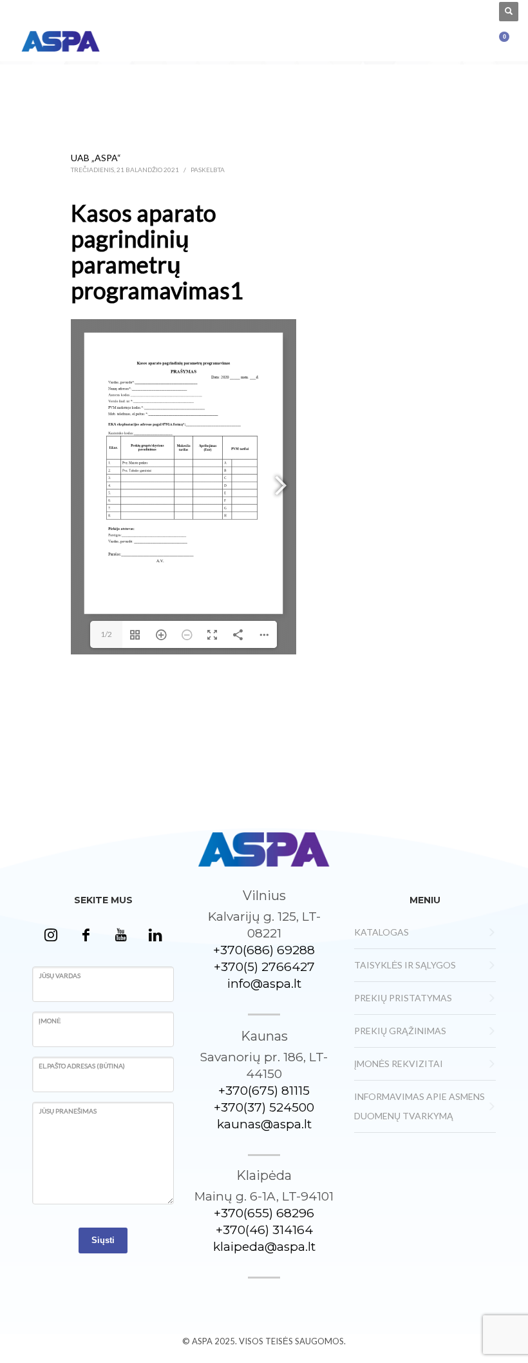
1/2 (106, 634)
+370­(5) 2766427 (264, 966)
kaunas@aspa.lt (264, 1124)
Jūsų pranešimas (68, 1111)
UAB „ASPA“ (96, 157)
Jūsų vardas (59, 975)
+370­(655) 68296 (264, 1213)
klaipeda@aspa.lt (264, 1246)
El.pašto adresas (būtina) (82, 1066)
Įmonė (50, 1021)
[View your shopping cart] (509, 40)
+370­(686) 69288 (264, 950)
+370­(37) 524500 (264, 1107)
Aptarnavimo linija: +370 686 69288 (70, 11)
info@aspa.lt (264, 983)
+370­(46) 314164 (264, 1229)
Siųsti (103, 1240)
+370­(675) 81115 (264, 1090)
